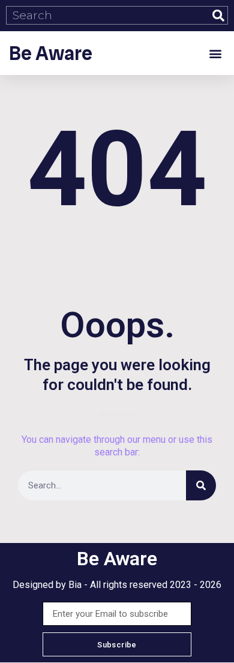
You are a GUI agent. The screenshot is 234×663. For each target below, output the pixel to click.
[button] (215, 53)
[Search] (218, 15)
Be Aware (50, 53)
